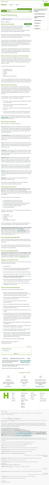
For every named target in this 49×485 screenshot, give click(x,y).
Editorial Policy (5, 358)
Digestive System (6, 350)
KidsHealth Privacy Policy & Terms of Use (17, 358)
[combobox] (18, 11)
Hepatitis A (3, 170)
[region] (40, 19)
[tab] (28, 346)
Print (8, 21)
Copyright (28, 358)
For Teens (29, 9)
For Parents (20, 9)
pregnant (9, 332)
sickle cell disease (21, 230)
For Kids (24, 9)
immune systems (4, 117)
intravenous (22, 256)
